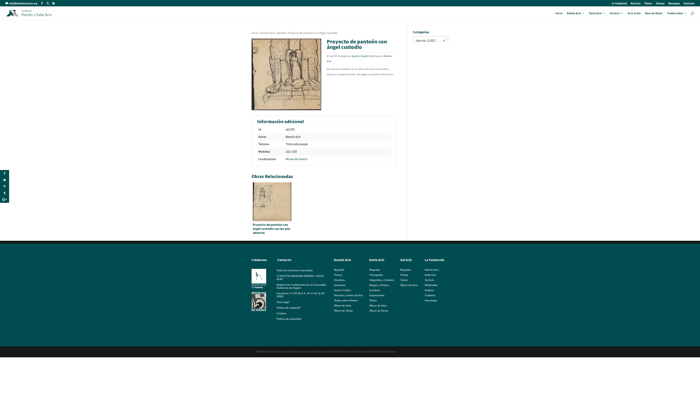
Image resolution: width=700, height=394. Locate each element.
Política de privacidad (289, 318)
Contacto (689, 3)
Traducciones (675, 13)
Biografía (339, 269)
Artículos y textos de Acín (348, 295)
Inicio (559, 13)
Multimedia (431, 285)
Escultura (339, 280)
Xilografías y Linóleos (381, 280)
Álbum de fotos (342, 305)
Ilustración (340, 285)
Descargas (674, 3)
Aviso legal (283, 302)
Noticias (636, 3)
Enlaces (660, 3)
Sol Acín (615, 13)
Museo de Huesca (296, 159)
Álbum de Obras (343, 310)
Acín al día (634, 13)
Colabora (430, 295)
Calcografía (376, 274)
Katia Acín (595, 13)
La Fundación (619, 3)
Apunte (281, 33)
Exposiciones (376, 295)
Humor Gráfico (342, 290)
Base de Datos (654, 13)
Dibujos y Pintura (379, 285)
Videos (648, 3)
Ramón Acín (574, 13)
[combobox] (430, 38)
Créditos (281, 313)
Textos (373, 300)
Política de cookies (289, 307)
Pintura (338, 274)
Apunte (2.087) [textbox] (430, 40)
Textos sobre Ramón (346, 300)
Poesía (404, 274)
